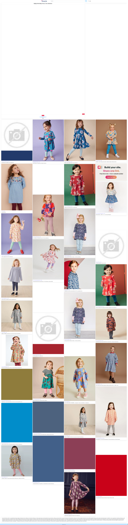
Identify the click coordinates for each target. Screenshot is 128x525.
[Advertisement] (40, 179)
